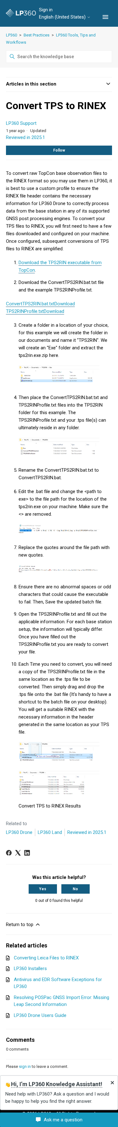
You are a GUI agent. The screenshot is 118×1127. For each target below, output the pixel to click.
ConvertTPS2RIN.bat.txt (30, 304)
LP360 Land (50, 832)
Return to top (20, 924)
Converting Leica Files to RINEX (46, 958)
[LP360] (21, 13)
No (75, 889)
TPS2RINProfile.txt (25, 311)
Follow (59, 150)
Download (64, 304)
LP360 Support (21, 123)
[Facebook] (9, 853)
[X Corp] (18, 853)
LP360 (11, 35)
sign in (25, 1066)
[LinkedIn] (27, 853)
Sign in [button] (46, 10)
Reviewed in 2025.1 (25, 137)
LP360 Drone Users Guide (40, 1015)
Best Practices (36, 35)
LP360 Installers (30, 968)
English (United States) (63, 17)
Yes (42, 889)
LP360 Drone (19, 832)
